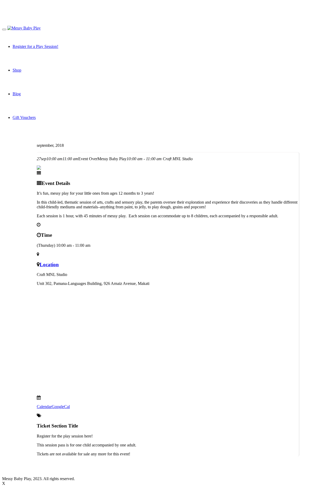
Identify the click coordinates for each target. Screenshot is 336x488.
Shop (17, 70)
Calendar (44, 406)
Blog (17, 94)
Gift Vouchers (24, 117)
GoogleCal (61, 406)
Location (49, 264)
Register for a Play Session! (35, 46)
